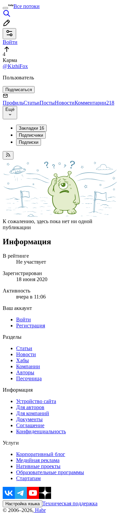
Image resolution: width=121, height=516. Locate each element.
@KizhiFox (15, 66)
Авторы (25, 372)
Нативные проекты (38, 466)
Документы (29, 419)
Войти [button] (10, 42)
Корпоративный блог (40, 454)
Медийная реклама (37, 460)
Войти (23, 319)
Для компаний (32, 413)
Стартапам (28, 478)
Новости (65, 103)
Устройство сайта (36, 401)
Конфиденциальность (41, 431)
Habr (40, 510)
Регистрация (30, 325)
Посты (47, 103)
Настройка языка (22, 503)
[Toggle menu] (5, 8)
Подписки (28, 142)
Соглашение (30, 425)
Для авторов (30, 407)
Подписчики (31, 135)
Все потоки (26, 6)
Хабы (22, 360)
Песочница (29, 378)
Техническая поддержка (69, 503)
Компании (28, 366)
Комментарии (94, 103)
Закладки (31, 128)
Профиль (13, 103)
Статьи (32, 103)
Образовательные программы (50, 472)
